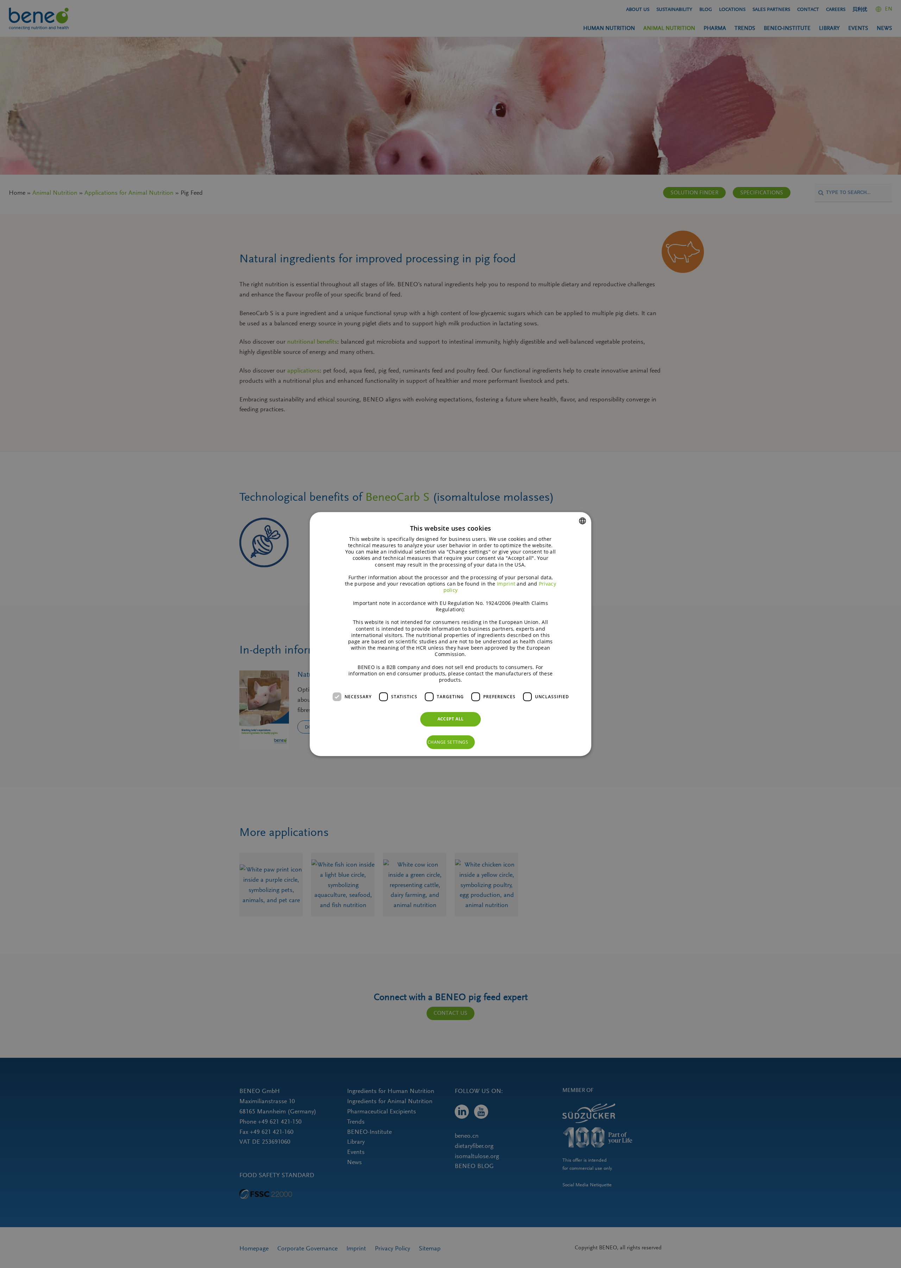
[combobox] (582, 520)
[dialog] (450, 634)
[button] (451, 742)
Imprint (506, 583)
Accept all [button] (450, 719)
